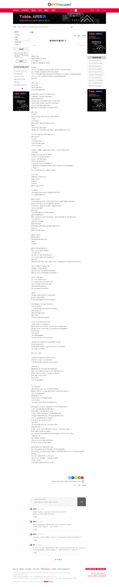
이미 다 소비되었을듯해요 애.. (96, 83)
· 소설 (15, 39)
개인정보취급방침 (45, 569)
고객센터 (54, 569)
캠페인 (46, 10)
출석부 (92, 10)
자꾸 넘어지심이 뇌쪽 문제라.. (96, 63)
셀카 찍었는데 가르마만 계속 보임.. (22, 85)
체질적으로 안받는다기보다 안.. (96, 72)
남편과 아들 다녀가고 (19, 76)
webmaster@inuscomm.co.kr (20, 574)
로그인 (104, 10)
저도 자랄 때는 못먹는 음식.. (95, 77)
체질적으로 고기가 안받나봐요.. (96, 80)
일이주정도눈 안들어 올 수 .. (95, 60)
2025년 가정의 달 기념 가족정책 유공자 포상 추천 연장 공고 (33, 27)
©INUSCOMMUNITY (64, 569)
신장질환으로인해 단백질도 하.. (96, 74)
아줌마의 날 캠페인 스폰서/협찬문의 (97, 575)
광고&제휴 (28, 569)
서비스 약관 (36, 569)
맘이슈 (33, 10)
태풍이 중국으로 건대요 (19, 79)
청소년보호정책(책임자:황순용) (69, 578)
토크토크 (16, 10)
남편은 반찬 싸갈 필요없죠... (95, 86)
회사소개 (15, 569)
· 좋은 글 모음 (17, 42)
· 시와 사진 (16, 34)
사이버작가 (25, 10)
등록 (81, 502)
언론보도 (21, 569)
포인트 (98, 10)
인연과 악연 (17, 82)
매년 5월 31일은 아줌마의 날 (98, 573)
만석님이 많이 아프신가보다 (20, 71)
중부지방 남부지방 (18, 74)
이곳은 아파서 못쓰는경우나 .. (96, 66)
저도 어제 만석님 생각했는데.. (96, 69)
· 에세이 (16, 37)
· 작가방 (16, 44)
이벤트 (53, 10)
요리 (39, 10)
